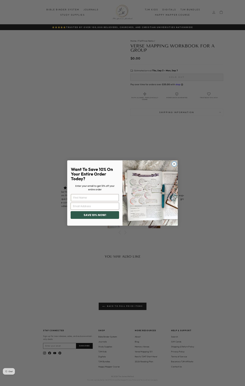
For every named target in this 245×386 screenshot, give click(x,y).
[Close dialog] (174, 163)
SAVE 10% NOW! (95, 215)
